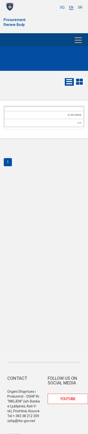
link (79, 122)
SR (80, 7)
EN (71, 7)
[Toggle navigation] (78, 39)
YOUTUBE (68, 399)
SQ (62, 7)
